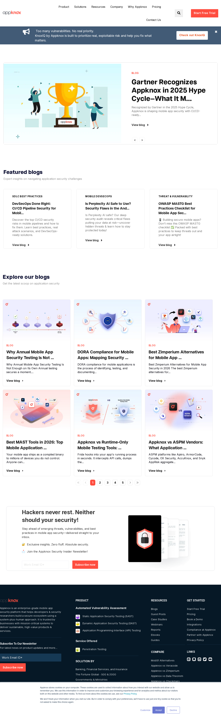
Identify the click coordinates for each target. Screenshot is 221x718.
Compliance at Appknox (201, 630)
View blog (13, 380)
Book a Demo (195, 619)
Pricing (191, 614)
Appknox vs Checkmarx (165, 681)
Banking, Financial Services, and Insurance (102, 669)
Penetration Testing (94, 649)
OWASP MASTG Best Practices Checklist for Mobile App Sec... (176, 208)
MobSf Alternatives (163, 660)
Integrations (194, 625)
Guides (155, 640)
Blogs (154, 609)
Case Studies (159, 619)
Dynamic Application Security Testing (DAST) (110, 623)
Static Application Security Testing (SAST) (108, 616)
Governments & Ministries (92, 680)
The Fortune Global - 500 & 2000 (96, 674)
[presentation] (135, 140)
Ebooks (155, 635)
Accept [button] (158, 710)
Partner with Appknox (200, 635)
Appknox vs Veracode (164, 666)
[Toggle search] (179, 13)
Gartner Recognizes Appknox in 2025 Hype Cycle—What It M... (169, 91)
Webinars (157, 625)
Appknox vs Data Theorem (167, 676)
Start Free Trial (196, 609)
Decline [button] (173, 710)
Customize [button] (145, 710)
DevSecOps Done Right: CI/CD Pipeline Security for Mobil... (34, 208)
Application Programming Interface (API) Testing (112, 630)
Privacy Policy (130, 693)
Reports (156, 630)
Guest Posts (158, 614)
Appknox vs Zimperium (165, 671)
